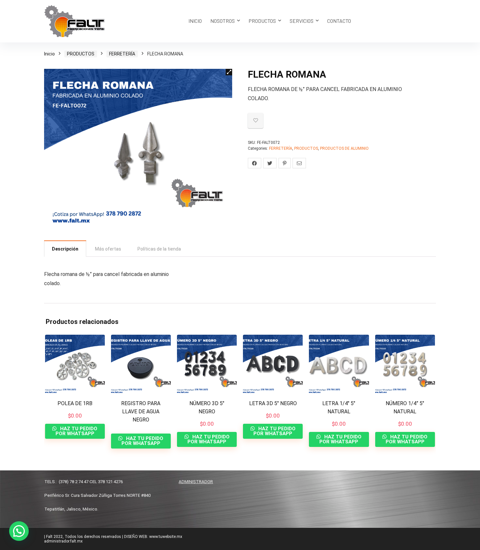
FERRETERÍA (122, 53)
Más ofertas (108, 249)
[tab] (65, 248)
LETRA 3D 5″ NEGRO (273, 403)
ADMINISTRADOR (196, 481)
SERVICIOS (301, 21)
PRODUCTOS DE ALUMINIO (344, 148)
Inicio (49, 53)
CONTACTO (339, 21)
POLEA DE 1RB (74, 403)
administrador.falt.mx (63, 541)
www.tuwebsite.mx (165, 536)
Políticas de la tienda (159, 249)
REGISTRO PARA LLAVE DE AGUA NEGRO (140, 411)
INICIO (195, 21)
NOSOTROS (222, 21)
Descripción (65, 249)
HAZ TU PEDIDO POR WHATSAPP (77, 431)
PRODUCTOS (262, 21)
